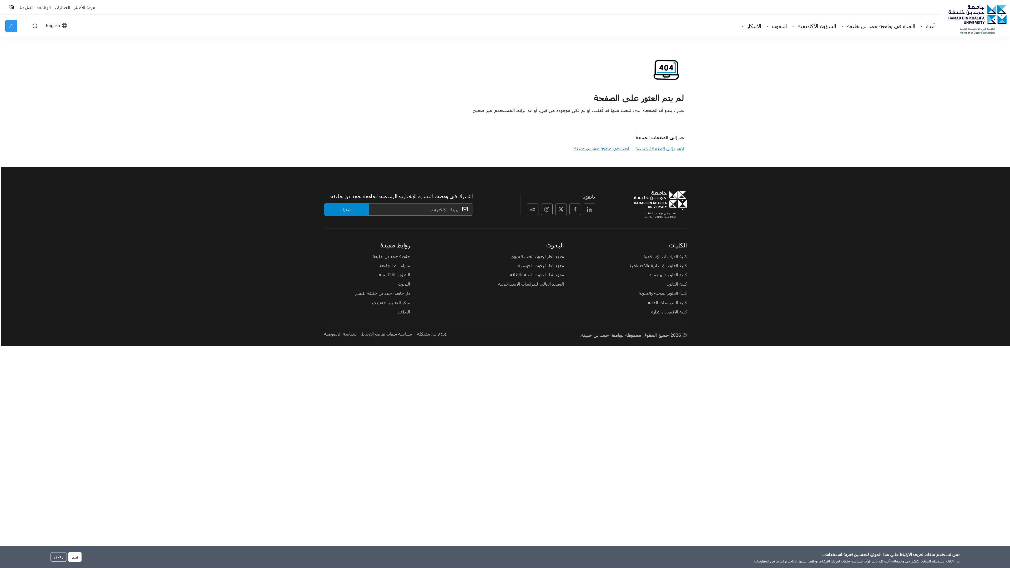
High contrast (11, 7)
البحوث (404, 283)
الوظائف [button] (44, 7)
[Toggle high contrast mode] (12, 7)
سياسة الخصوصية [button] (340, 333)
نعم (75, 556)
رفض (58, 556)
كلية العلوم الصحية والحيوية (663, 293)
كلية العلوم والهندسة (668, 274)
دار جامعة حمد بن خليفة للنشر (382, 293)
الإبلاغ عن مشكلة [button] (432, 333)
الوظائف (403, 311)
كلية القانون (676, 283)
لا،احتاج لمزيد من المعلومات (775, 561)
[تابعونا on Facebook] (575, 209)
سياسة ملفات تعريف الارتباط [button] (387, 333)
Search (35, 26)
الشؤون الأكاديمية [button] (817, 26)
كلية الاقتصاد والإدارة (669, 311)
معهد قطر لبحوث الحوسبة (541, 265)
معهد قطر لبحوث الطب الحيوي (537, 256)
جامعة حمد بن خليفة (391, 256)
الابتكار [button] (754, 26)
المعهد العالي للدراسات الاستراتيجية (531, 283)
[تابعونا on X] (561, 209)
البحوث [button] (779, 26)
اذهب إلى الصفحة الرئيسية (659, 148)
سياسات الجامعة (395, 265)
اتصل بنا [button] (26, 7)
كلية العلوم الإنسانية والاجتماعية (658, 265)
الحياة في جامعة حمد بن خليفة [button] (881, 26)
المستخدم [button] (11, 26)
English (53, 25)
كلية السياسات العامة (667, 302)
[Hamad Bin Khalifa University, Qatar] (977, 19)
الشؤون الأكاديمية (394, 274)
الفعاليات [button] (62, 7)
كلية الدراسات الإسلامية (665, 256)
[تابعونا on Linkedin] (589, 209)
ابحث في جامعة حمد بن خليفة (601, 148)
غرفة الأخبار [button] (84, 7)
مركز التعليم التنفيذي (391, 302)
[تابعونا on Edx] (532, 209)
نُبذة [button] (930, 26)
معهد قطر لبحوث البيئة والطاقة (537, 274)
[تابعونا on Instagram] (547, 209)
